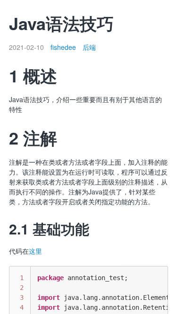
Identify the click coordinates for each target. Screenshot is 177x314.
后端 (89, 47)
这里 (35, 251)
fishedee (63, 47)
